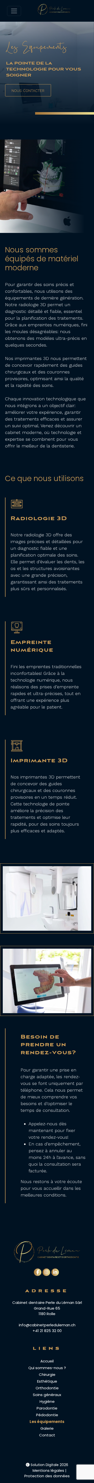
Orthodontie (47, 1388)
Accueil (47, 1361)
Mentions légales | (49, 1470)
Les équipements (47, 1421)
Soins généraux (47, 1394)
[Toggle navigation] (14, 11)
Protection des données (47, 1476)
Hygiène (47, 1401)
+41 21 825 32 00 (47, 1330)
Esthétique (47, 1381)
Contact (47, 1435)
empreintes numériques (53, 324)
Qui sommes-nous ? (47, 1367)
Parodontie (47, 1408)
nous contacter (28, 90)
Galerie (47, 1428)
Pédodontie (47, 1414)
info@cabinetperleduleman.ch (47, 1325)
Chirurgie (47, 1374)
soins (47, 385)
